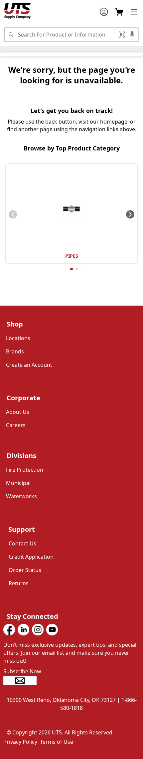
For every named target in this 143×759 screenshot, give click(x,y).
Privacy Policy (20, 741)
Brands (15, 351)
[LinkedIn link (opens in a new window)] (23, 629)
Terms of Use (56, 741)
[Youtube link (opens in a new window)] (52, 629)
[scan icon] (122, 34)
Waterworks (21, 496)
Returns (19, 583)
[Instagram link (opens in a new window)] (38, 629)
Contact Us (22, 543)
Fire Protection (24, 469)
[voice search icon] (132, 35)
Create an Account (29, 364)
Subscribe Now (22, 671)
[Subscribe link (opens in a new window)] (71, 681)
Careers (16, 425)
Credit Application (31, 556)
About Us (17, 412)
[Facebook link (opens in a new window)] (9, 629)
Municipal (18, 483)
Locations (18, 338)
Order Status (25, 570)
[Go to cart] (119, 12)
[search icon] (11, 35)
